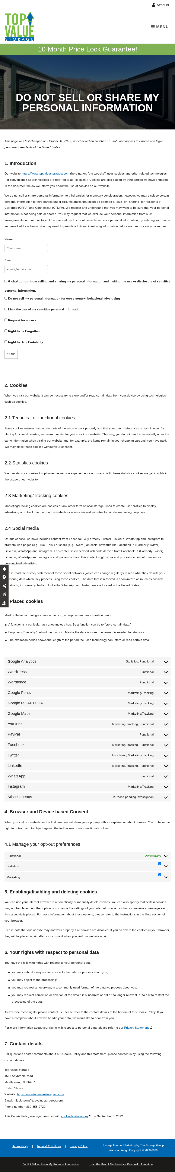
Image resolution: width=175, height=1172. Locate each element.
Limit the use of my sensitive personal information (44, 309)
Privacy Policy (79, 1146)
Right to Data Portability (25, 342)
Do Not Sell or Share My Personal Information (50, 1164)
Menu (162, 27)
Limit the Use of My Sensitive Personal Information (121, 1164)
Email (8, 260)
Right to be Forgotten (23, 331)
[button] (4, 569)
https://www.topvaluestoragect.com (45, 173)
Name (8, 239)
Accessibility (20, 1146)
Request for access (21, 320)
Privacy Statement (136, 1027)
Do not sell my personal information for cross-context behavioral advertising (63, 298)
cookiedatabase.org (74, 1116)
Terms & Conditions (49, 1146)
